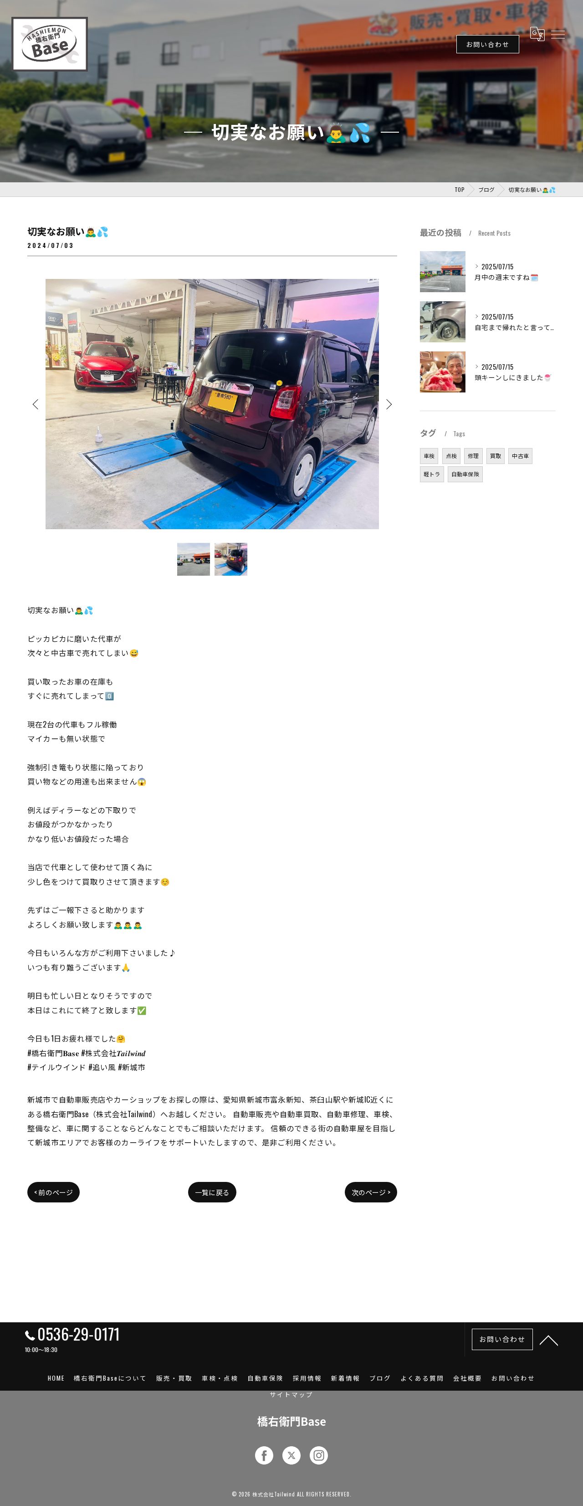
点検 (451, 455)
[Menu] (557, 34)
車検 (429, 455)
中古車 (520, 455)
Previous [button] (36, 404)
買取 (495, 455)
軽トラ (432, 474)
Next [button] (388, 404)
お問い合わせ (488, 44)
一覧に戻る (212, 1192)
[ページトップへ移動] (549, 1340)
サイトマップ (291, 1394)
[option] (212, 404)
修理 (473, 455)
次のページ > (371, 1192)
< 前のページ (53, 1192)
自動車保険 (465, 474)
